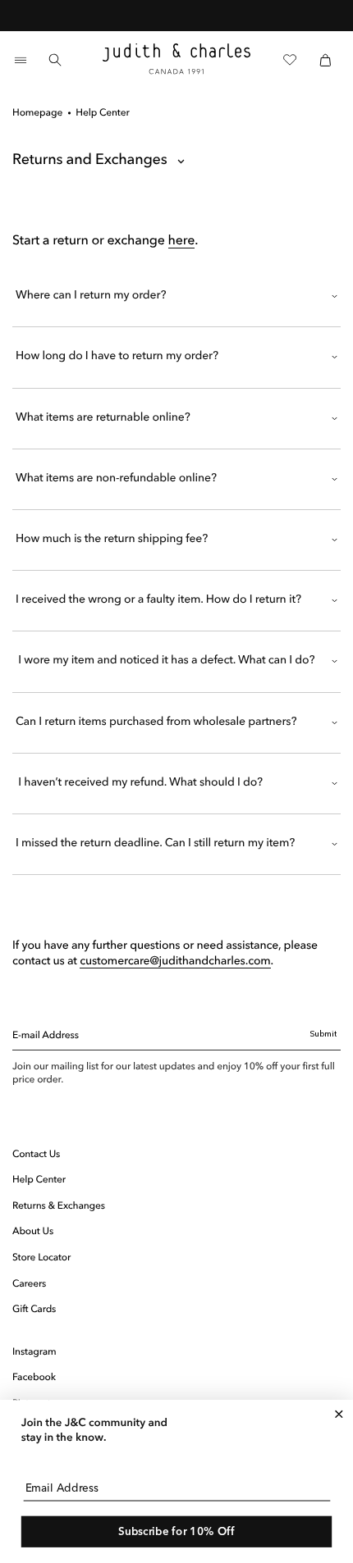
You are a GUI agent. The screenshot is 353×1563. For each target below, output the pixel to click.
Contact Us (36, 1155)
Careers (29, 1284)
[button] (20, 60)
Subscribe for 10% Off (176, 1531)
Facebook (34, 1378)
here (181, 241)
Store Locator (41, 1258)
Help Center (39, 1180)
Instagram (34, 1352)
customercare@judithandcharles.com (175, 962)
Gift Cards (34, 1310)
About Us (32, 1232)
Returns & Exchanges (58, 1206)
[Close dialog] (338, 1414)
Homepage (37, 113)
